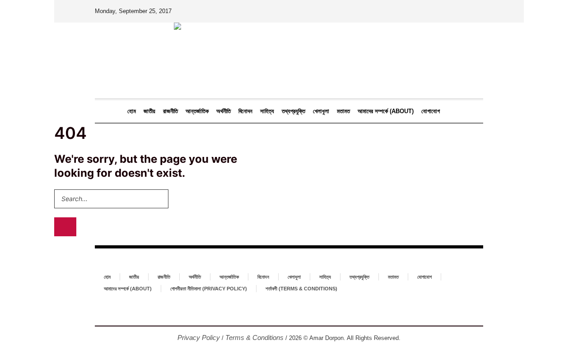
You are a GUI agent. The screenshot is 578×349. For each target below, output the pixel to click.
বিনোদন (263, 277)
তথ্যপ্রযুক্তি (359, 277)
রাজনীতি (164, 277)
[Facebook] (274, 311)
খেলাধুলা (294, 277)
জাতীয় (134, 277)
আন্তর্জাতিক (229, 277)
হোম (107, 277)
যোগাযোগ (424, 277)
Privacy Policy (198, 337)
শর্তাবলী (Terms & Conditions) (301, 288)
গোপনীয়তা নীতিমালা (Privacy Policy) (208, 288)
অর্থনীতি (195, 277)
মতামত (393, 277)
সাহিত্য (325, 277)
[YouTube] (303, 311)
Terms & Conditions (254, 337)
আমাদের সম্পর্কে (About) (128, 288)
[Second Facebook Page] (289, 311)
